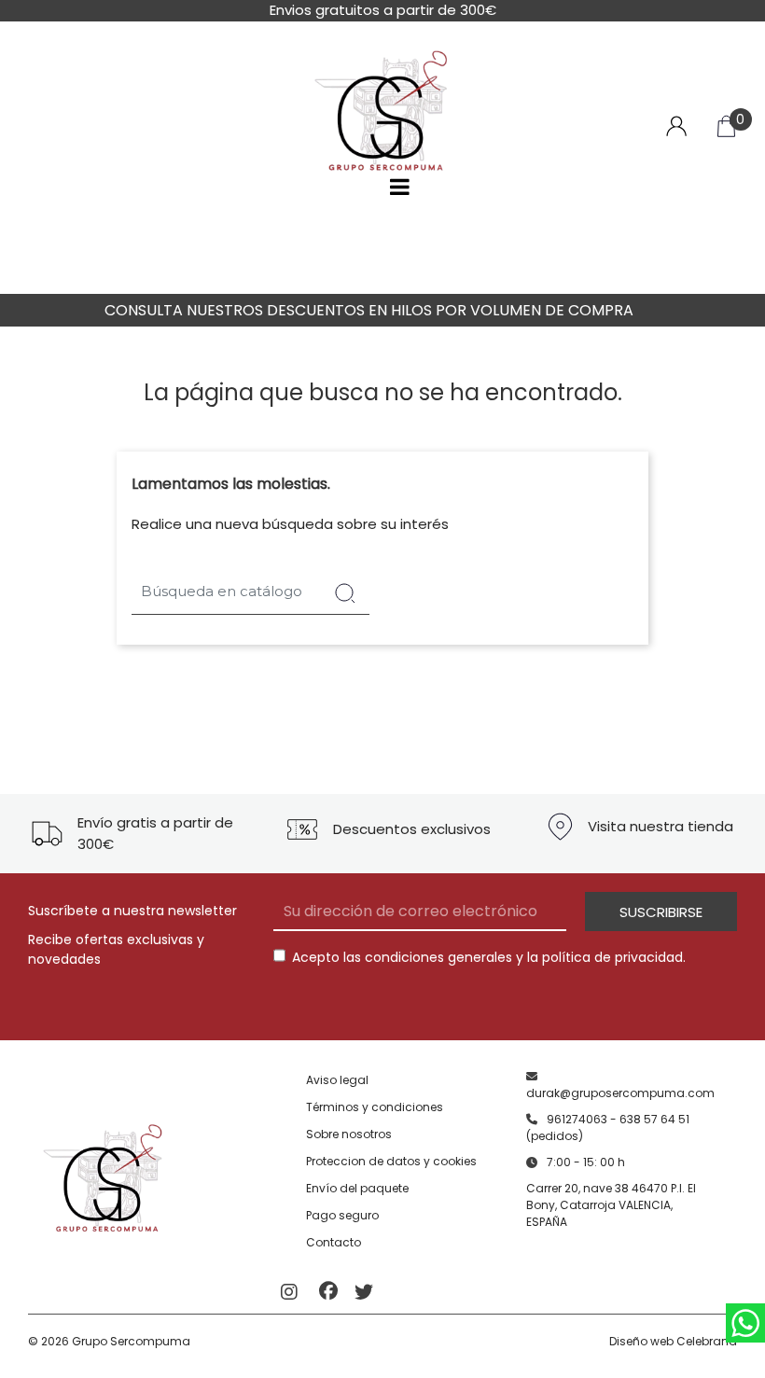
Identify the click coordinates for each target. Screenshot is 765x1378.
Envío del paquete (357, 1188)
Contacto (333, 1242)
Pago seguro (342, 1215)
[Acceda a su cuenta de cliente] (676, 124)
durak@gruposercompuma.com (620, 1093)
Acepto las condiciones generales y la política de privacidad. (489, 957)
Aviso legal (337, 1080)
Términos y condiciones (374, 1107)
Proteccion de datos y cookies (391, 1161)
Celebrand (706, 1341)
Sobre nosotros (349, 1134)
